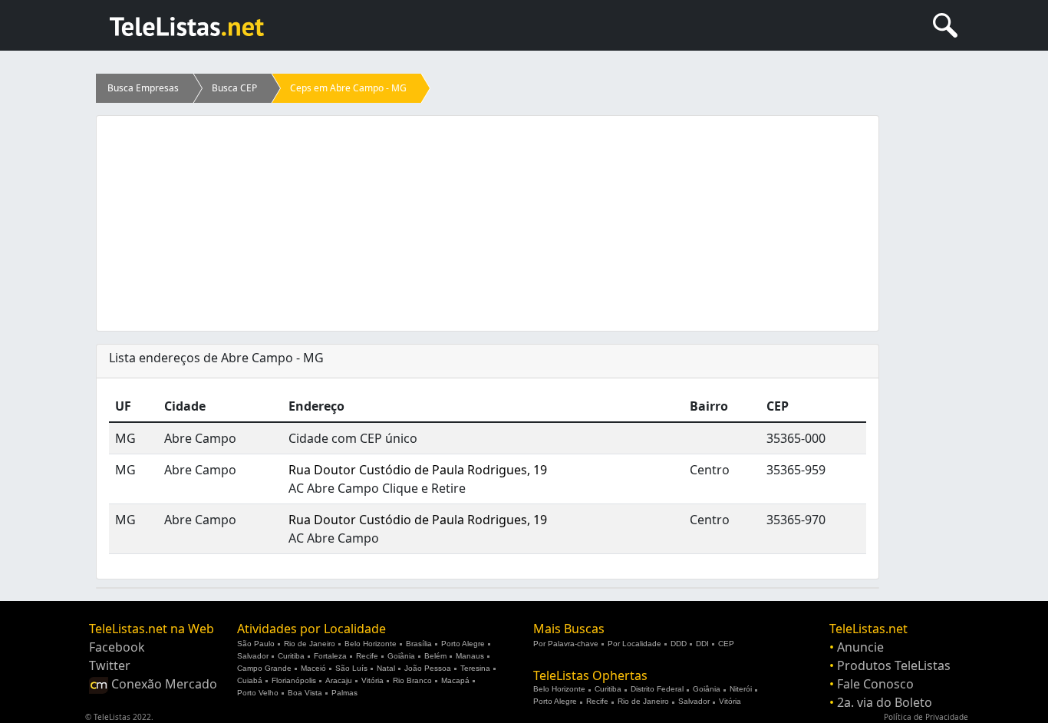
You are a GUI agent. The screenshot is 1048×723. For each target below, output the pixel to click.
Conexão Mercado (162, 683)
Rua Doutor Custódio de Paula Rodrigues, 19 (417, 469)
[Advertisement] (487, 223)
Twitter (109, 665)
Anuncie (860, 647)
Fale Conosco (875, 683)
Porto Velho (257, 692)
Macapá (455, 680)
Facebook (117, 647)
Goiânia (401, 656)
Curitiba (291, 656)
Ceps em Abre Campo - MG (348, 87)
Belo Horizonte (370, 643)
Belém (435, 656)
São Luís (351, 668)
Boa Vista (305, 692)
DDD (679, 643)
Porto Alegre (463, 643)
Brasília (419, 643)
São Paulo (256, 643)
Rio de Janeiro (309, 643)
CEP (726, 643)
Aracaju (338, 680)
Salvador (253, 656)
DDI (702, 643)
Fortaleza (330, 656)
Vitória (372, 680)
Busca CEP (234, 87)
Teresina (475, 668)
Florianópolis (294, 680)
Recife (367, 656)
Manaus (470, 656)
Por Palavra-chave (565, 643)
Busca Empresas (143, 87)
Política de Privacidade (926, 716)
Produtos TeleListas (894, 665)
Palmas (344, 692)
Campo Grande (264, 668)
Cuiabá (249, 680)
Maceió (313, 668)
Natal (386, 668)
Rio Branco (412, 680)
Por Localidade (634, 643)
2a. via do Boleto (884, 702)
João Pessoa (427, 668)
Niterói (741, 689)
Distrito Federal (657, 689)
